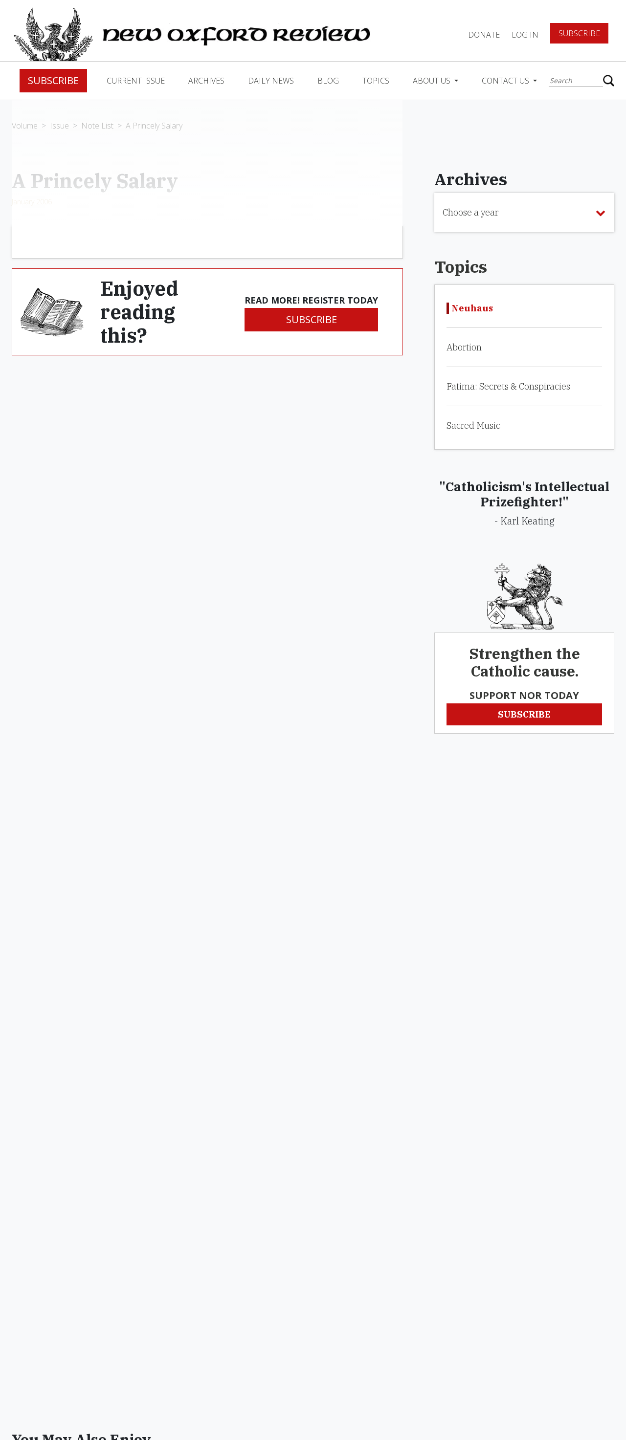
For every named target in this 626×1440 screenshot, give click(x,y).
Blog (328, 80)
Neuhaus (472, 308)
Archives (206, 80)
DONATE (484, 34)
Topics (375, 80)
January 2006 (32, 201)
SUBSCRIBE (311, 319)
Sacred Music (473, 425)
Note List (97, 125)
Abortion (464, 347)
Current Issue (136, 80)
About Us (432, 80)
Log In (525, 34)
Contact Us (506, 80)
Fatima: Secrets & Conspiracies (508, 386)
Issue (59, 125)
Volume (25, 125)
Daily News (271, 80)
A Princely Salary (154, 125)
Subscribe (579, 33)
